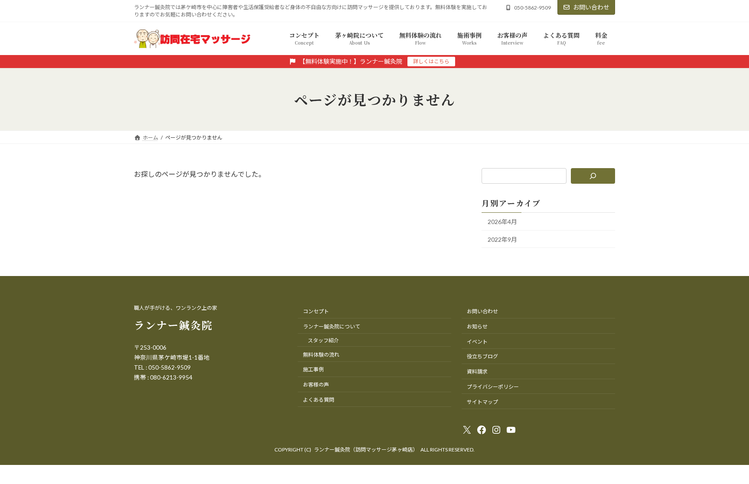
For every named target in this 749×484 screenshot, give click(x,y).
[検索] (593, 176)
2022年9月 (502, 239)
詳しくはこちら (431, 61)
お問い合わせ (591, 7)
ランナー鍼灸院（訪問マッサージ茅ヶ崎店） (366, 449)
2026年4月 (502, 221)
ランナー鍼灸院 (173, 324)
